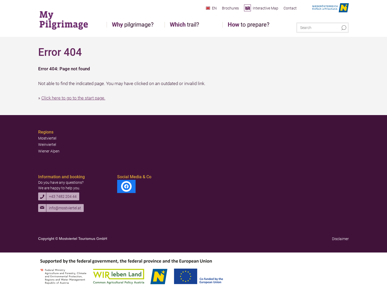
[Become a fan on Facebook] (126, 186)
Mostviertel (47, 138)
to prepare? (248, 25)
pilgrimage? (132, 25)
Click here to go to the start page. (73, 98)
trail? (184, 25)
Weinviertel (47, 144)
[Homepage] (64, 19)
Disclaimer (340, 239)
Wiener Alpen (48, 151)
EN (214, 8)
